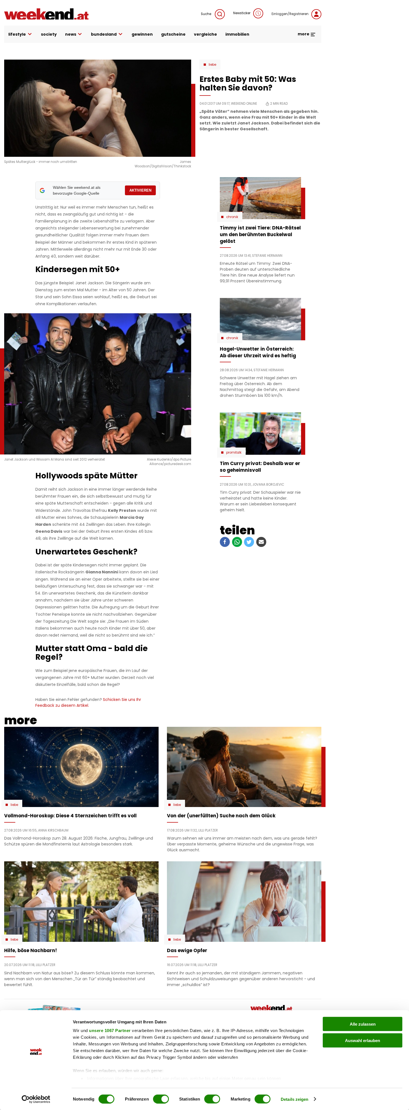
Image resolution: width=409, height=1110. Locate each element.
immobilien (237, 34)
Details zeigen (294, 1099)
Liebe (212, 64)
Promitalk (234, 452)
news (70, 34)
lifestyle (17, 34)
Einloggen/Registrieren (290, 14)
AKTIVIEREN (140, 190)
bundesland (104, 34)
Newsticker (241, 13)
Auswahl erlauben (362, 1040)
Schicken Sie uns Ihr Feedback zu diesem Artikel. (88, 702)
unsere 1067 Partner (110, 1030)
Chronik (232, 217)
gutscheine (173, 34)
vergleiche (205, 34)
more (304, 34)
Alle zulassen (363, 1024)
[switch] (161, 1098)
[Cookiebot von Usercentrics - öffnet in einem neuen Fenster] (36, 1099)
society (49, 34)
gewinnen (142, 34)
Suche (206, 14)
